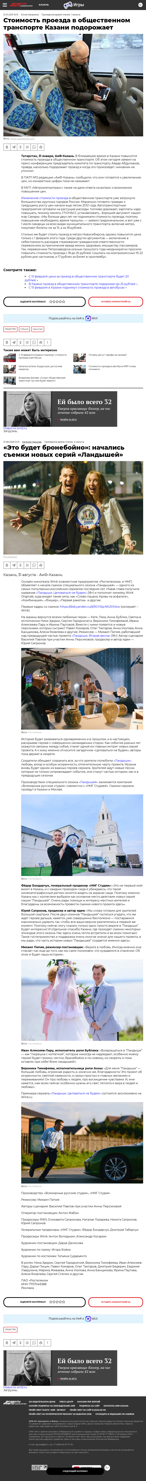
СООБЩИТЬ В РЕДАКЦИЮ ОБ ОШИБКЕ (114, 1414)
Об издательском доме (42, 1402)
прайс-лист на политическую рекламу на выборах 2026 (60, 1414)
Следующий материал (75, 1471)
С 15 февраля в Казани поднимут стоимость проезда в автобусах (76, 287)
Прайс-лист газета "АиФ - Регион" (47, 1410)
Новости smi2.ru (15, 428)
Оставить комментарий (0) (116, 302)
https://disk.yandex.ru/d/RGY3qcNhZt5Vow (90, 606)
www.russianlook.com (22, 138)
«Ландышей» (88, 782)
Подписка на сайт (89, 1406)
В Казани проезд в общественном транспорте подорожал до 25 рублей (82, 284)
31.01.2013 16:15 (10, 14)
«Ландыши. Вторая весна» (91, 635)
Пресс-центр (66, 1402)
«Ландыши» (122, 760)
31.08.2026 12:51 (11, 442)
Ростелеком (10, 556)
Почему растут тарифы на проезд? (108, 355)
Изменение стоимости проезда (44, 198)
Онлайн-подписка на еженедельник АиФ (52, 1406)
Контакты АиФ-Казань (116, 1406)
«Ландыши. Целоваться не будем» (61, 592)
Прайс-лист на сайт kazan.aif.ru (88, 1410)
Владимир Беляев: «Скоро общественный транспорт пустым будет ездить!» (42, 379)
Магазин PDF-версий (88, 1402)
